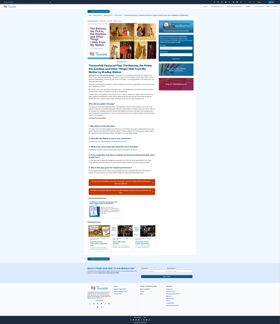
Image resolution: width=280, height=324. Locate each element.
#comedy (109, 21)
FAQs (141, 293)
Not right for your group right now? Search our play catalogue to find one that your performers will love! (121, 191)
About (268, 6)
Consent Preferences (172, 305)
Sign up (271, 2)
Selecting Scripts (108, 15)
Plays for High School (120, 289)
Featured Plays (118, 15)
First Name (163, 45)
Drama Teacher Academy (234, 6)
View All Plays (118, 293)
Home (90, 15)
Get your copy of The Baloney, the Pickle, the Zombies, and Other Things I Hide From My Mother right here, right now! (120, 182)
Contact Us (169, 289)
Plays (204, 6)
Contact (275, 6)
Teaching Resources (216, 6)
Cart (144, 317)
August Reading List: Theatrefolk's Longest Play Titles (98, 243)
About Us (169, 296)
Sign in (259, 2)
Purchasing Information (173, 293)
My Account (137, 317)
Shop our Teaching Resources (176, 84)
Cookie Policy (170, 303)
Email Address (164, 51)
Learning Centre (259, 6)
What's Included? (145, 289)
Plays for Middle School (120, 291)
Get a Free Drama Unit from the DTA (176, 31)
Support (248, 6)
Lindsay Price (123, 61)
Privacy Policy (170, 298)
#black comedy (117, 21)
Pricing (142, 291)
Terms (168, 300)
